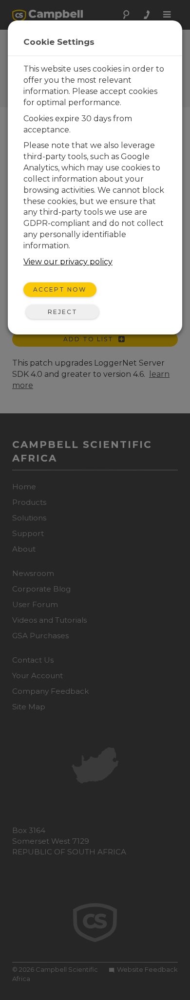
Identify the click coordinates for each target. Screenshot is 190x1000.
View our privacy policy (68, 261)
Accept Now (60, 289)
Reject (62, 311)
